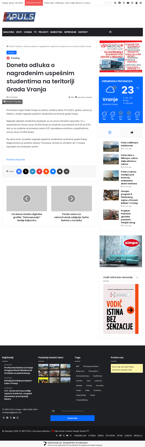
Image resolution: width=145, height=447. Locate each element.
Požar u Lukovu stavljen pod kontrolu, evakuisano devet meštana (129, 177)
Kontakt (83, 32)
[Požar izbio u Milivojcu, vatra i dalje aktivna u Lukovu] (111, 159)
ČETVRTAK (110, 435)
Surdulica (97, 390)
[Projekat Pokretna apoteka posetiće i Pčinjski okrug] (111, 214)
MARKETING (56, 32)
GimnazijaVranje (82, 376)
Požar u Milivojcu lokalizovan (129, 144)
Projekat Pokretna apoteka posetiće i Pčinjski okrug (128, 216)
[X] (10, 417)
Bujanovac (80, 371)
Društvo (19, 46)
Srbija (87, 390)
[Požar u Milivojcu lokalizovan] (111, 146)
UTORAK (92, 435)
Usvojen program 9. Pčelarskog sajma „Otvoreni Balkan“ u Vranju (129, 197)
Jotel (88, 381)
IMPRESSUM (70, 32)
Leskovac (98, 381)
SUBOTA (128, 435)
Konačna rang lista (16, 159)
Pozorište (100, 385)
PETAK (120, 435)
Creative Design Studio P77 (77, 431)
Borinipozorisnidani (91, 366)
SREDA (101, 435)
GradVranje (97, 376)
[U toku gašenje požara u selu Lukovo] (65, 380)
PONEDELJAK (80, 435)
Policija (89, 385)
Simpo (78, 390)
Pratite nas (117, 357)
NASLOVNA (8, 32)
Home (11, 46)
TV (35, 32)
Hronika (79, 381)
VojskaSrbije (81, 395)
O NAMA (28, 32)
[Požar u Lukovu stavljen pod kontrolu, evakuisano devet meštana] (111, 175)
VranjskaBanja (82, 400)
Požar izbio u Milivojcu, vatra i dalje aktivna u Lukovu (67, 3)
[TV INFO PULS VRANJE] (19, 17)
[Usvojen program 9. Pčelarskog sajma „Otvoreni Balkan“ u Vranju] (111, 195)
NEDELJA (138, 435)
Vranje (92, 395)
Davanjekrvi (93, 371)
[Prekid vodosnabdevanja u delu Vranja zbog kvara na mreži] (54, 380)
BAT (77, 366)
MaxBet (79, 385)
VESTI (19, 32)
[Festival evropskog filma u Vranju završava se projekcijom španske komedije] (43, 380)
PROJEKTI (43, 32)
